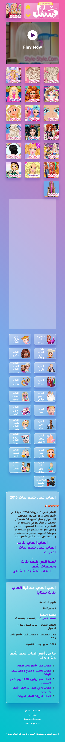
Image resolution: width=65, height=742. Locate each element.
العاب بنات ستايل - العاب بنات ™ (21, 734)
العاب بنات (27, 543)
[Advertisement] (32, 231)
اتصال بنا (32, 715)
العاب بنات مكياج (32, 711)
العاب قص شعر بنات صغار (34, 666)
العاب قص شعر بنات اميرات (37, 550)
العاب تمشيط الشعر (32, 572)
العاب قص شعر (45, 618)
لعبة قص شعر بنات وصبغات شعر (38, 564)
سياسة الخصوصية (32, 719)
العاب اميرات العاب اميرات (34, 696)
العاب (43, 543)
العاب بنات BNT (32, 724)
